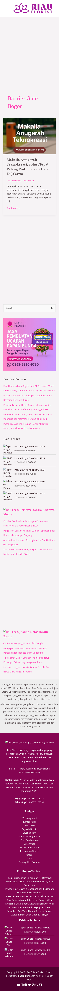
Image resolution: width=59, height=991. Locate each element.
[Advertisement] (29, 48)
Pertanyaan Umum (29, 850)
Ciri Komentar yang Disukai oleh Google (23, 643)
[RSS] (40, 984)
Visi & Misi (30, 825)
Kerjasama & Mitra (29, 847)
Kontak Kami (29, 821)
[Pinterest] (33, 984)
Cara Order (29, 843)
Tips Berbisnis (14, 180)
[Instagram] (22, 984)
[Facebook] (25, 984)
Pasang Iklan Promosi (29, 861)
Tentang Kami (29, 818)
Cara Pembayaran (30, 839)
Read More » (13, 207)
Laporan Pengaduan (29, 836)
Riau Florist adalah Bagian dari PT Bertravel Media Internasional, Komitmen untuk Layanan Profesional (29, 881)
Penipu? (29, 854)
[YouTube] (18, 984)
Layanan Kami (29, 832)
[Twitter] (29, 984)
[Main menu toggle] (6, 8)
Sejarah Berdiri (29, 829)
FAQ (29, 858)
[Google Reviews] (36, 984)
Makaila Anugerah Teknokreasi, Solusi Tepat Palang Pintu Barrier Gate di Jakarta (28, 167)
